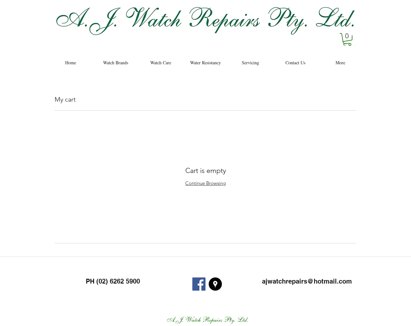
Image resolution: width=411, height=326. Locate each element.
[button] (347, 39)
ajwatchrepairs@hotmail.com (307, 281)
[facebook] (345, 46)
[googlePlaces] (355, 46)
